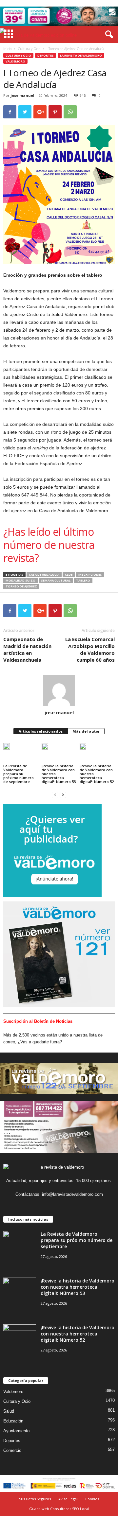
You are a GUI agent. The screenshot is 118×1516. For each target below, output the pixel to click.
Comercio (12, 1450)
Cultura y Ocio (29, 48)
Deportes (45, 55)
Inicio (7, 48)
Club (69, 574)
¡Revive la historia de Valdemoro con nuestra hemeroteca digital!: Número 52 (97, 773)
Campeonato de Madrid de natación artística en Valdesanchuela (27, 649)
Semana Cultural (55, 580)
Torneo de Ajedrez (21, 586)
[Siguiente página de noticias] (63, 794)
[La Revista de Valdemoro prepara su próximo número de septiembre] (6, 749)
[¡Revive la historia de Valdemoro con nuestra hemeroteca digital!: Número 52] (83, 749)
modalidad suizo (20, 580)
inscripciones (90, 574)
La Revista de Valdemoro (81, 55)
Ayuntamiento (16, 1430)
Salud (8, 1411)
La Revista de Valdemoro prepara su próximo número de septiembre (18, 773)
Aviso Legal (68, 1498)
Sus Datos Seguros (35, 1498)
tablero (83, 580)
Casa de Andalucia (44, 574)
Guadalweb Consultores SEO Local (59, 1508)
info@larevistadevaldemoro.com (72, 1194)
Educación (13, 1421)
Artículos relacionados (41, 731)
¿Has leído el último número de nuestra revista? (48, 545)
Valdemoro (15, 61)
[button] (108, 34)
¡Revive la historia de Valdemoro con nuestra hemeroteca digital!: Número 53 (59, 773)
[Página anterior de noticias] (55, 794)
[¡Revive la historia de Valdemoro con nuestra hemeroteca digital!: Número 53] (45, 749)
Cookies (92, 1498)
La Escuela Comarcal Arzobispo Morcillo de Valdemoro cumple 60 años (90, 649)
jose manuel (22, 95)
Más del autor (86, 731)
